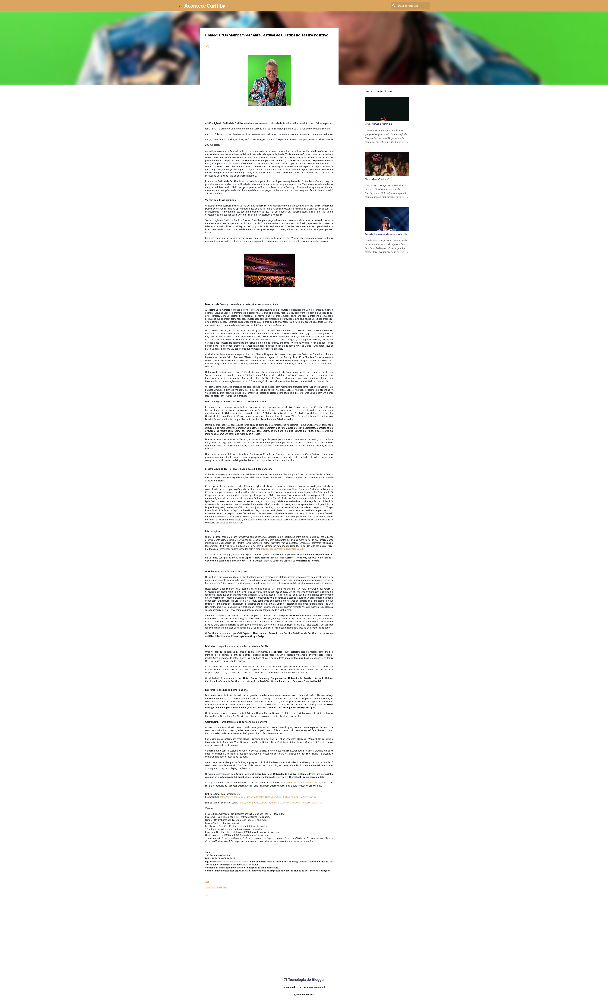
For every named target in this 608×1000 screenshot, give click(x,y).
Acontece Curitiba (204, 6)
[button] (207, 47)
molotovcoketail (316, 987)
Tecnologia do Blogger (306, 980)
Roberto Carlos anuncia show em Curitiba (386, 234)
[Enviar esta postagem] (207, 883)
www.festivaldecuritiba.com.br (303, 782)
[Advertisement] (269, 946)
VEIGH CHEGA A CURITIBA (378, 124)
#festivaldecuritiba (216, 887)
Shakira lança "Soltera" (377, 179)
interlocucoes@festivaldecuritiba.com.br (283, 549)
